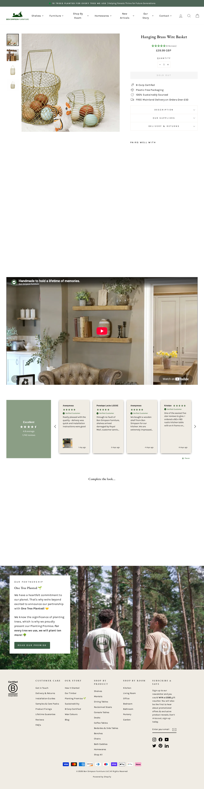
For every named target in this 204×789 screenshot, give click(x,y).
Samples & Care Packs (47, 704)
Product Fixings (44, 709)
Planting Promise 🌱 (75, 698)
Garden (127, 719)
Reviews (40, 719)
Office (126, 698)
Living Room (129, 693)
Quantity (164, 58)
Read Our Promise (32, 645)
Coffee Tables (101, 723)
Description (163, 109)
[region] (125, 427)
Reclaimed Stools (103, 707)
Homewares (100, 749)
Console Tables (101, 712)
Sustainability (72, 704)
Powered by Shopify (102, 777)
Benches (98, 733)
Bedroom (127, 704)
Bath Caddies (101, 744)
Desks (97, 717)
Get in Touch (42, 688)
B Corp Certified (73, 709)
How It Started (72, 688)
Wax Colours (71, 714)
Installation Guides (45, 698)
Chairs (97, 738)
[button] (164, 46)
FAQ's (38, 725)
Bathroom (128, 709)
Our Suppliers (164, 118)
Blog (67, 719)
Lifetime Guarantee (45, 714)
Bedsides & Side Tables (106, 728)
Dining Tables (101, 701)
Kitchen (127, 688)
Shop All (98, 754)
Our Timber (70, 693)
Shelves (98, 691)
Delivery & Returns (164, 126)
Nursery (127, 714)
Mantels (98, 696)
